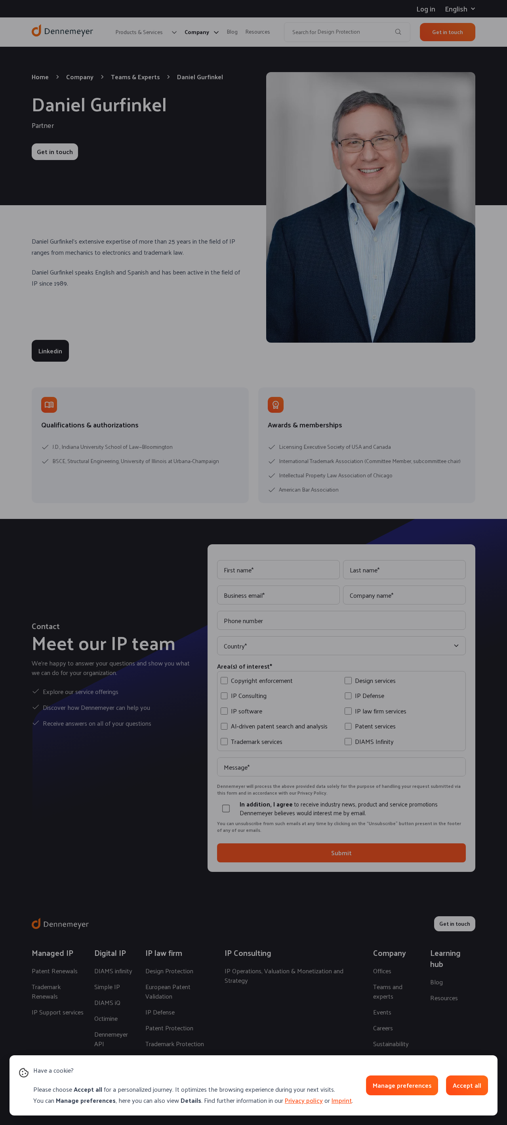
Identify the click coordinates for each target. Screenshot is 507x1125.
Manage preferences (402, 1085)
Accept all (467, 1085)
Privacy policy (304, 1100)
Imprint (342, 1100)
